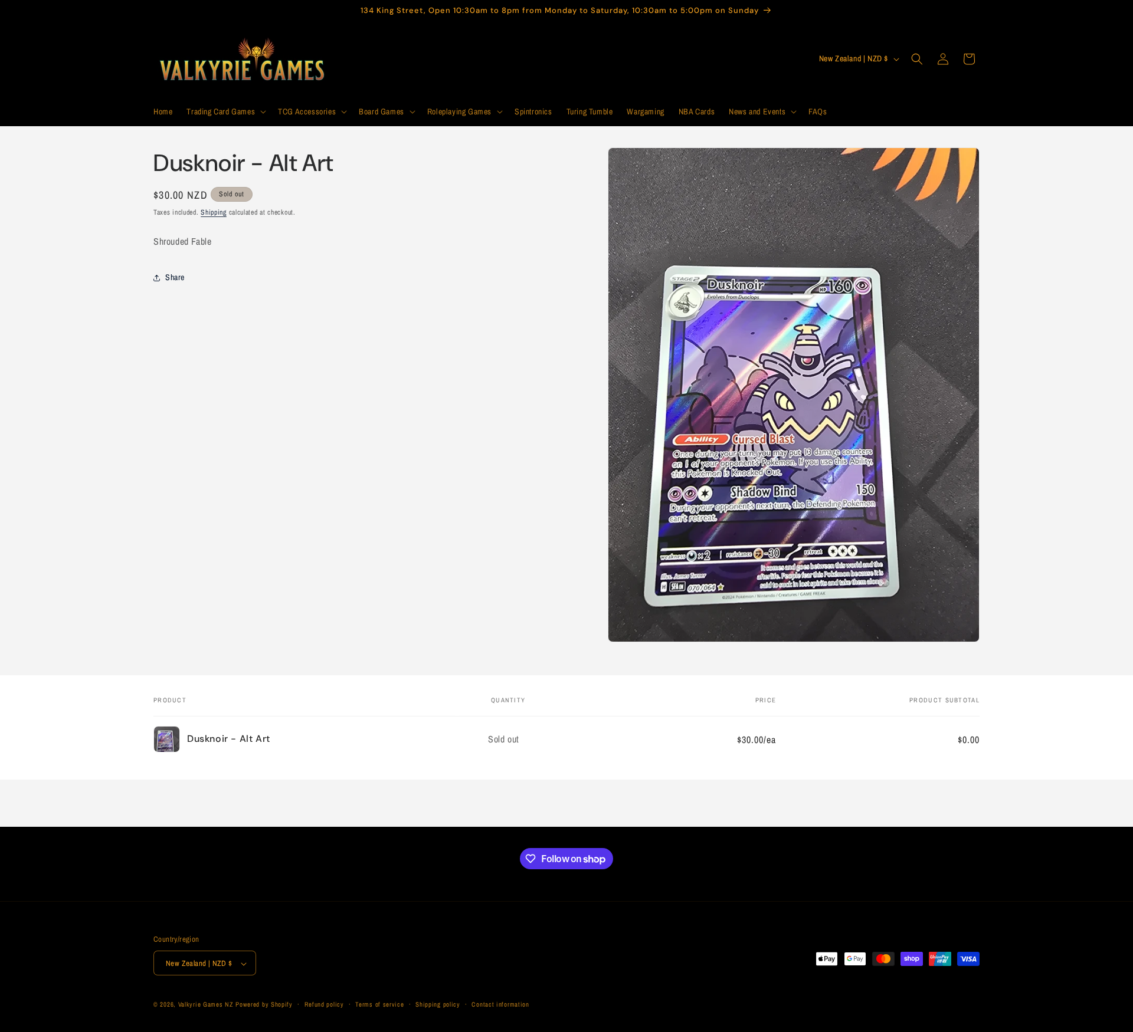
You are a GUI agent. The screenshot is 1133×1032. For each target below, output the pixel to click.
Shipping (214, 212)
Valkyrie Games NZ (206, 1005)
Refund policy (324, 1005)
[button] (225, 111)
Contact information (500, 1005)
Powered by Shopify (264, 1005)
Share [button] (175, 277)
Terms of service (379, 1005)
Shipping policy (437, 1005)
